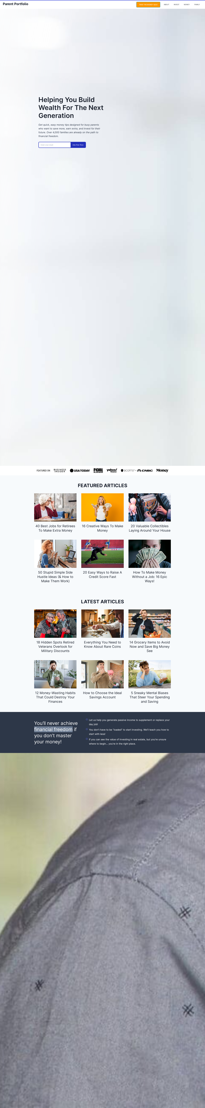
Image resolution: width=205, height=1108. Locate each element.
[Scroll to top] (198, 1098)
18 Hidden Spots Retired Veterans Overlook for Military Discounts (55, 646)
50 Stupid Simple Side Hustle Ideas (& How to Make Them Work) (55, 576)
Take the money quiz (148, 5)
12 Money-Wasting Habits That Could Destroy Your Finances (55, 697)
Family (197, 4)
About (166, 4)
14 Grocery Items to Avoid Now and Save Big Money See (149, 646)
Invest (176, 4)
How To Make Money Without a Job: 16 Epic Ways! (149, 576)
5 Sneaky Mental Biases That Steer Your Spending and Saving (150, 697)
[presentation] (55, 507)
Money (187, 4)
